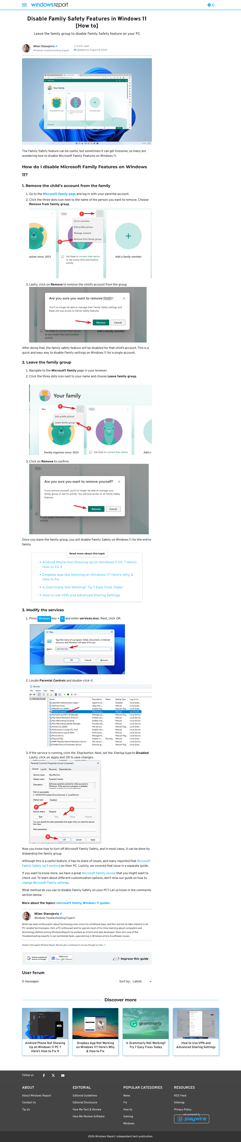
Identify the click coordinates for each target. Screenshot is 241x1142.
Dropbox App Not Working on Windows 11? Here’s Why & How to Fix (95, 1047)
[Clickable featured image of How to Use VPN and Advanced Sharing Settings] (196, 1023)
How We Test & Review (87, 1109)
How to (127, 1109)
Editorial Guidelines (85, 1096)
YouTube (62, 1075)
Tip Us (26, 1109)
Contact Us (29, 1102)
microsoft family (68, 903)
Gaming (128, 1116)
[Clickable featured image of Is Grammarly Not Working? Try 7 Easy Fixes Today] (145, 1023)
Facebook (43, 1075)
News (126, 1096)
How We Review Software (89, 1116)
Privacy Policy (182, 1109)
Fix (125, 1102)
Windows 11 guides (96, 903)
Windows (128, 1123)
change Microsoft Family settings (45, 883)
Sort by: (124, 982)
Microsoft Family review (99, 873)
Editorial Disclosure (85, 1102)
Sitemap (179, 1102)
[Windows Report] (49, 5)
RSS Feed (180, 1096)
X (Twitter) (53, 1075)
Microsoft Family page (59, 194)
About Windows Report (36, 1096)
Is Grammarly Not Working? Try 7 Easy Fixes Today (82, 587)
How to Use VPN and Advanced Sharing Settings (81, 595)
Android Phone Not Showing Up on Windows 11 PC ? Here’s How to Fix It (45, 1047)
